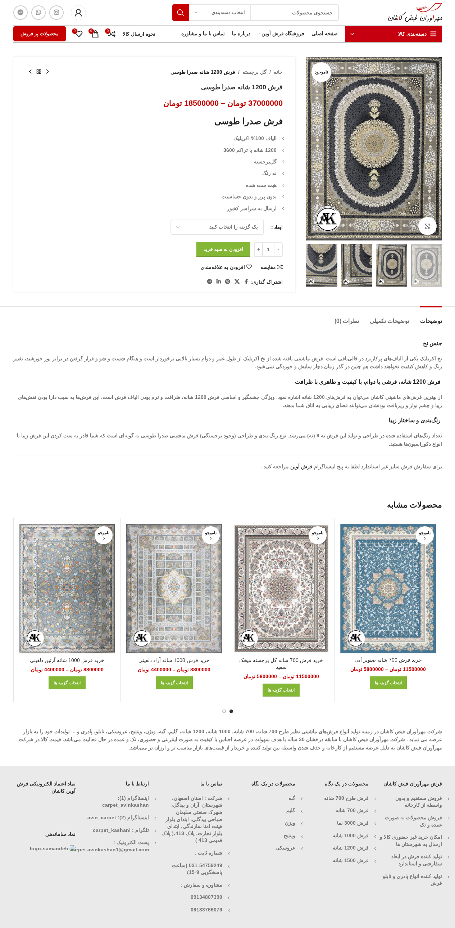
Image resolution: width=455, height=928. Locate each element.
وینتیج (289, 835)
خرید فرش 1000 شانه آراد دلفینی (174, 660)
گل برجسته (254, 72)
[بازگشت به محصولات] (39, 72)
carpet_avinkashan (125, 805)
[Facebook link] (246, 282)
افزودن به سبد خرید (223, 249)
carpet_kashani (112, 830)
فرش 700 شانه (352, 810)
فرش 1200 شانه (351, 848)
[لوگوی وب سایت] (415, 12)
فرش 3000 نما (353, 823)
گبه (291, 798)
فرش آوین (301, 466)
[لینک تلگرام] (20, 12)
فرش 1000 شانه (351, 835)
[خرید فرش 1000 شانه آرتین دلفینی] (67, 588)
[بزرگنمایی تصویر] (427, 226)
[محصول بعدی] (30, 72)
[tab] (431, 317)
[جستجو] (180, 12)
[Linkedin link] (218, 282)
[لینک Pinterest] (227, 282)
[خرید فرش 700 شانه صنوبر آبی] (388, 588)
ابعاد (278, 227)
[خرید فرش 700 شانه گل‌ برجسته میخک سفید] (281, 588)
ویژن (290, 823)
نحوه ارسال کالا (139, 34)
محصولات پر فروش (40, 33)
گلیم (290, 810)
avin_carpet (101, 817)
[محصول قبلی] (47, 72)
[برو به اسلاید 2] (224, 711)
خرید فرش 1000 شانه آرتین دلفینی (67, 660)
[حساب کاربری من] (78, 12)
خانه (278, 72)
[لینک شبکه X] (237, 282)
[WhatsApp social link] (38, 12)
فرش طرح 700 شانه (346, 798)
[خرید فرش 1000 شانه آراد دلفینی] (174, 588)
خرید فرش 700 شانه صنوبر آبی (388, 660)
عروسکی (285, 848)
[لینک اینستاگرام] (56, 12)
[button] (433, 265)
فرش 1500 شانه (350, 860)
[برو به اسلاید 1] (231, 711)
